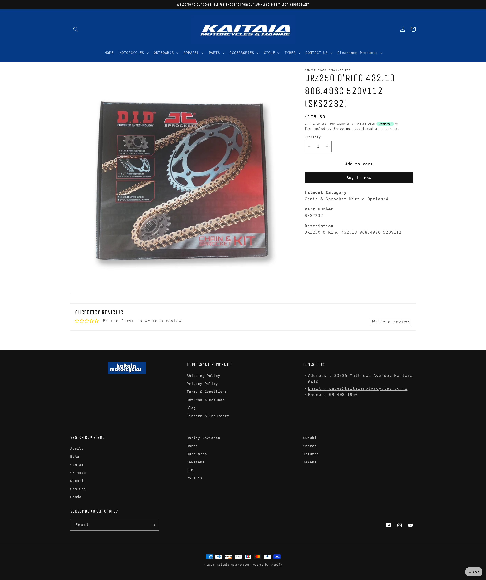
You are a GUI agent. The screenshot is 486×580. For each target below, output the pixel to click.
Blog (191, 408)
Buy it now (359, 178)
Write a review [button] (390, 322)
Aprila (77, 449)
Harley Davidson (203, 438)
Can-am (77, 465)
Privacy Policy (202, 384)
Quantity (313, 137)
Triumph (311, 454)
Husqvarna (197, 454)
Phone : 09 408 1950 (333, 394)
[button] (75, 29)
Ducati (77, 481)
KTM (190, 470)
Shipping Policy (203, 376)
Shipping (342, 129)
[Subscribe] (153, 525)
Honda (75, 497)
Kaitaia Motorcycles (233, 564)
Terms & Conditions (207, 392)
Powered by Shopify (267, 564)
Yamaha (310, 462)
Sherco (310, 446)
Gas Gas (78, 489)
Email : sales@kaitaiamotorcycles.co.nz (358, 388)
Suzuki (310, 438)
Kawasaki (195, 462)
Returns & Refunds (206, 400)
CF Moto (78, 473)
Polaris (194, 478)
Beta (74, 457)
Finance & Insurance (208, 416)
